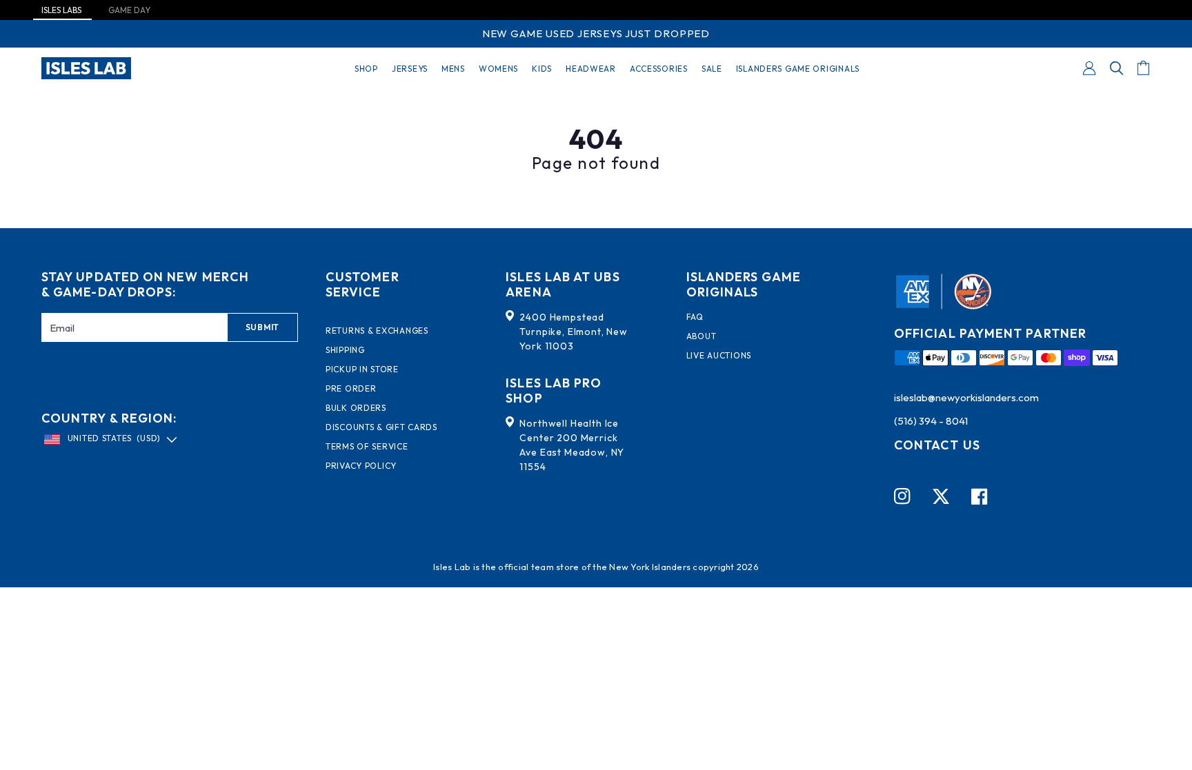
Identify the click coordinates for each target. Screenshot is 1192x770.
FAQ (695, 317)
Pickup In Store (362, 369)
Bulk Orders (356, 408)
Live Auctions (718, 356)
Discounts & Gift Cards (381, 427)
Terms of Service (367, 447)
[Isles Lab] (86, 68)
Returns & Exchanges (377, 331)
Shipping (345, 350)
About (701, 336)
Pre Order (351, 389)
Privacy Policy (361, 466)
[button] (1117, 68)
